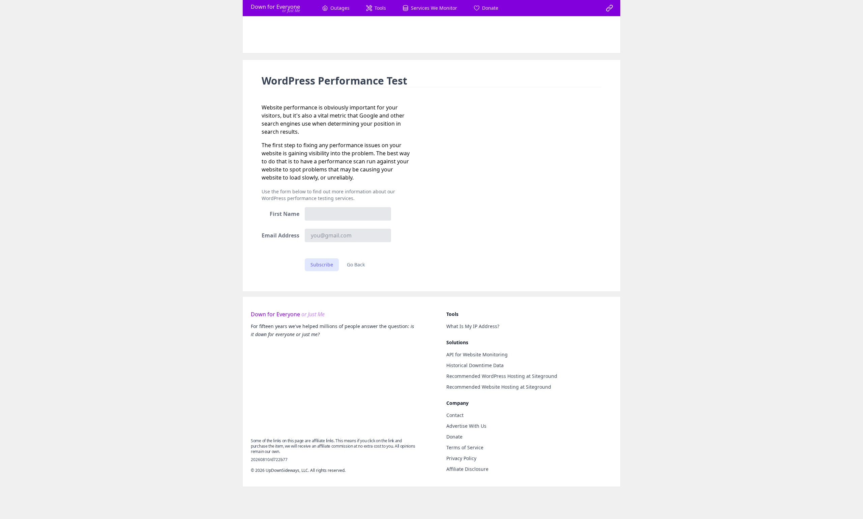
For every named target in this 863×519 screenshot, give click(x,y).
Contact (455, 415)
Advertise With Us (466, 426)
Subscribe (321, 264)
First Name (284, 214)
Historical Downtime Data (475, 365)
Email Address (280, 235)
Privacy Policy (461, 458)
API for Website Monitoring (477, 354)
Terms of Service (464, 447)
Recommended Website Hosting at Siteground (498, 387)
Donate (454, 436)
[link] (609, 8)
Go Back (356, 264)
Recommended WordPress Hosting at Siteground (501, 376)
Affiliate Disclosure (467, 469)
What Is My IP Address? (472, 326)
